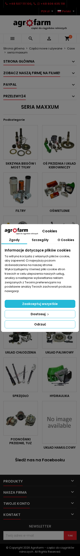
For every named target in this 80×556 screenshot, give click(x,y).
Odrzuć (40, 324)
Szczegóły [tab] (40, 240)
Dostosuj (38, 314)
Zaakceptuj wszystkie (40, 304)
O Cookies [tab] (66, 240)
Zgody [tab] (14, 240)
